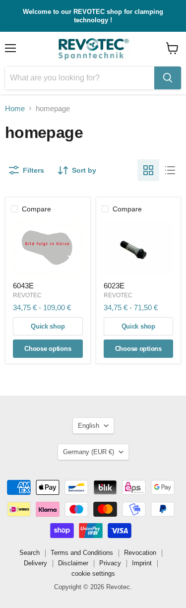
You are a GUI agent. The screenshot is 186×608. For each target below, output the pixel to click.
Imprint (142, 563)
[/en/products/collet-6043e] (48, 248)
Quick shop (47, 326)
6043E (23, 285)
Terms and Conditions (82, 552)
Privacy (110, 563)
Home (15, 108)
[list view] (170, 170)
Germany (88, 452)
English (88, 425)
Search (29, 552)
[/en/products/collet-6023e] (139, 248)
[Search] (167, 78)
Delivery (35, 563)
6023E (114, 285)
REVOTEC (27, 295)
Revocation (140, 552)
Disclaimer (73, 563)
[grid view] (148, 170)
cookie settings (93, 573)
